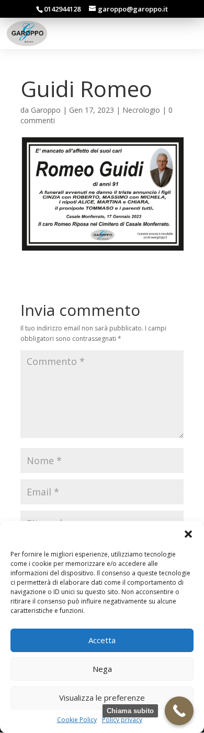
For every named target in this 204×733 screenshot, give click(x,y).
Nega (102, 669)
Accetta (102, 640)
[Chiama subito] (179, 710)
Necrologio (141, 110)
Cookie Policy (77, 719)
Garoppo (46, 110)
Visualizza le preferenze (102, 697)
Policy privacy (122, 719)
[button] (188, 534)
